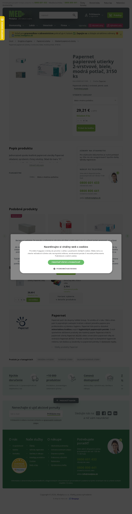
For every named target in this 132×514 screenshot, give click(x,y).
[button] (66, 268)
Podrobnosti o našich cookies (66, 256)
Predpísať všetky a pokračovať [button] (66, 262)
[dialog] (66, 257)
